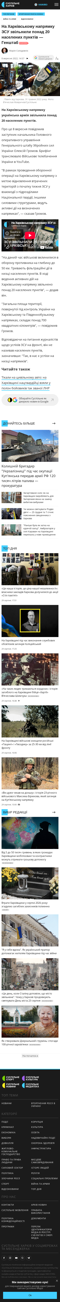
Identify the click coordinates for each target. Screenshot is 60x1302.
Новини (7, 1103)
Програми (8, 1226)
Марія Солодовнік (18, 50)
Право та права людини (11, 1161)
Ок (30, 1295)
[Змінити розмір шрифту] (56, 58)
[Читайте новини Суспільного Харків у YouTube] (16, 1257)
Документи (38, 1218)
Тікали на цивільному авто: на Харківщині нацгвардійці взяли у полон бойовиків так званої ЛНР (26, 382)
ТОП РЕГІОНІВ (8, 14)
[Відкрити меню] (57, 4)
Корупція (37, 1121)
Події (5, 1121)
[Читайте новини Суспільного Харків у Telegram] (28, 1257)
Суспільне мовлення (15, 1210)
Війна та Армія (9, 19)
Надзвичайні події (43, 1137)
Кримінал (8, 1127)
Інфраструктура (41, 1148)
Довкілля (8, 1143)
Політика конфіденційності (13, 1220)
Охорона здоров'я (43, 1143)
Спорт (5, 1183)
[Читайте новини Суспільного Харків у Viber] (22, 1257)
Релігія (35, 1173)
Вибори (6, 1137)
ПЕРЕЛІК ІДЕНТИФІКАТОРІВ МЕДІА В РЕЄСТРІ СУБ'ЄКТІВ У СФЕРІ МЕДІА (41, 1232)
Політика (8, 1173)
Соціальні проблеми (44, 1178)
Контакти (8, 1204)
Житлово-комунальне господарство (11, 1151)
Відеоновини (27, 19)
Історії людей (40, 1167)
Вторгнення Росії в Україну (31, 14)
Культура (37, 1127)
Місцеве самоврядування (42, 1161)
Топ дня (36, 1189)
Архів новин (39, 1204)
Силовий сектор (12, 1167)
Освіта (35, 1132)
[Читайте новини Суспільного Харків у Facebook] (4, 1257)
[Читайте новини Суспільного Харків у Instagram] (10, 1257)
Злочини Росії (11, 1178)
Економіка (8, 1132)
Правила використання (40, 1212)
